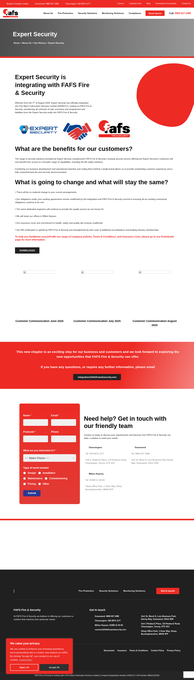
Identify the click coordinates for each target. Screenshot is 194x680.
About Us (27, 43)
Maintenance (35, 478)
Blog (148, 3)
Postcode (29, 432)
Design (32, 473)
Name (27, 415)
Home (17, 43)
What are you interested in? (39, 450)
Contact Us (186, 3)
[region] (39, 656)
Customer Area (135, 3)
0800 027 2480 (183, 13)
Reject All (24, 667)
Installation (49, 473)
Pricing (32, 484)
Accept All (54, 667)
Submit (32, 493)
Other (46, 484)
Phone (55, 432)
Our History (40, 43)
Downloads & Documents (166, 3)
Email (55, 415)
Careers (120, 3)
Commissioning (58, 478)
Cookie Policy (25, 659)
